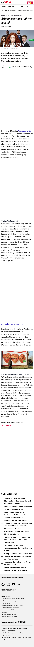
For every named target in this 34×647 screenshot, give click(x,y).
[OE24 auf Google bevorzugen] (31, 67)
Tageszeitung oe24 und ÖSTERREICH (14, 622)
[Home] (2, 10)
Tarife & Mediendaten (9, 631)
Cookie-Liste (6, 603)
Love (22, 6)
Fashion (4, 6)
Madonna (13, 10)
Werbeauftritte (24, 131)
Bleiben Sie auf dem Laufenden (12, 577)
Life (17, 6)
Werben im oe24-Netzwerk (10, 608)
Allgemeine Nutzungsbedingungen (13, 598)
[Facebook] (3, 584)
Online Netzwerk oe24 (9, 590)
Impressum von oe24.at (9, 614)
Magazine (7, 10)
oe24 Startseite (6, 596)
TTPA (3, 640)
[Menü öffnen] (32, 6)
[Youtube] (13, 584)
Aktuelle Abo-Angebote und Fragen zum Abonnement (15, 634)
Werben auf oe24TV (8, 610)
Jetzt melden (6, 425)
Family (28, 6)
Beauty (11, 6)
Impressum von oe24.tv (9, 617)
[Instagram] (8, 584)
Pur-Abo (4, 612)
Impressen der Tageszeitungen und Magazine (16, 637)
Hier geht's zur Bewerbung (12, 324)
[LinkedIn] (18, 584)
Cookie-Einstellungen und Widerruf (13, 605)
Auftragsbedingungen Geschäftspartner (14, 628)
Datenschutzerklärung (9, 601)
